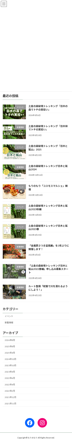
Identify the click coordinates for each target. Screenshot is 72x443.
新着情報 (9, 322)
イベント (9, 316)
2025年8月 (10, 346)
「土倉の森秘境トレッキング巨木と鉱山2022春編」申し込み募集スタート (48, 269)
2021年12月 (10, 397)
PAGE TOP (67, 426)
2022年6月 (10, 378)
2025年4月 (10, 352)
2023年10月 (10, 365)
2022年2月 (10, 391)
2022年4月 (10, 384)
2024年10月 (10, 359)
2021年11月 (10, 403)
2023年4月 (10, 371)
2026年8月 (10, 340)
